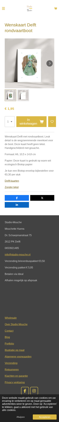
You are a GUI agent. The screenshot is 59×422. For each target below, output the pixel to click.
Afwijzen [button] (21, 417)
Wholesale (11, 317)
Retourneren (12, 369)
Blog (7, 337)
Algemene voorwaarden (18, 356)
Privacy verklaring (15, 382)
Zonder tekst (12, 187)
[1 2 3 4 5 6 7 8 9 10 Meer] (10, 121)
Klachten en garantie (16, 375)
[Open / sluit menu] (3, 8)
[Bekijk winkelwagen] (55, 8)
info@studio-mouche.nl (18, 254)
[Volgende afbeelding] (49, 63)
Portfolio (9, 343)
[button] (10, 95)
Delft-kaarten (12, 181)
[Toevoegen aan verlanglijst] (52, 121)
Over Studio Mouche (16, 324)
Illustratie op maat (14, 350)
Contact (9, 330)
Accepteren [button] (44, 417)
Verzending (11, 363)
